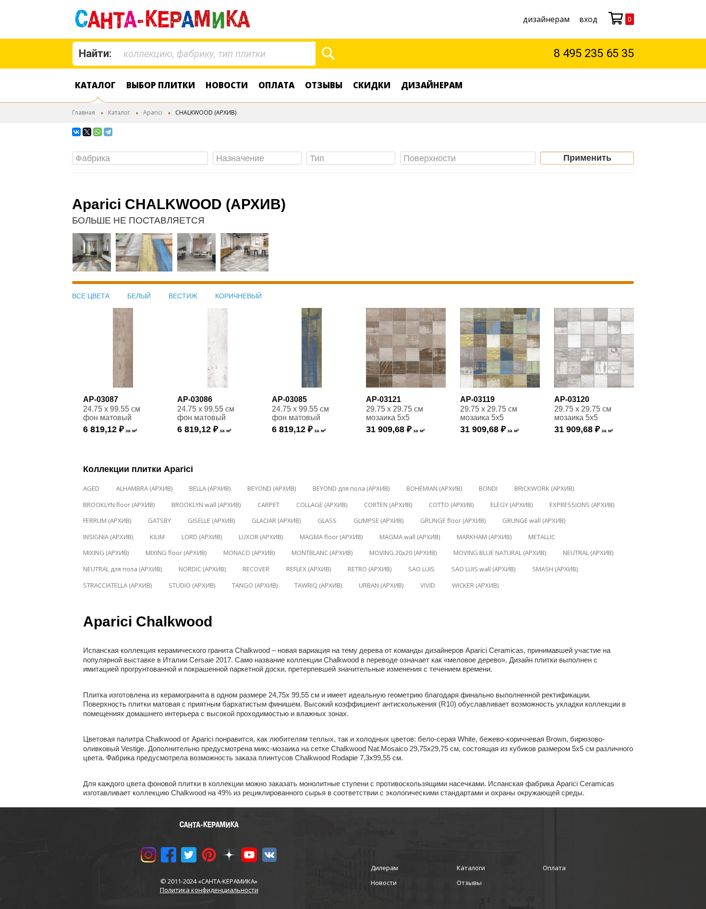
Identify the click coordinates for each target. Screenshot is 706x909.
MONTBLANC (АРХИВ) (322, 552)
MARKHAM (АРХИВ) (484, 536)
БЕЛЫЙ (139, 296)
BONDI (488, 488)
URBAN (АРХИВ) (381, 585)
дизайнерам (546, 19)
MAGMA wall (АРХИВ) (409, 536)
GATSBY (159, 520)
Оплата (276, 85)
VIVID (427, 585)
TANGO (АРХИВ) (255, 585)
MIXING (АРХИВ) (106, 552)
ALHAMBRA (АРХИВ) (144, 488)
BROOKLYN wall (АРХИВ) (206, 504)
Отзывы (323, 85)
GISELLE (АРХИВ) (211, 520)
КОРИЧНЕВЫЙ (238, 296)
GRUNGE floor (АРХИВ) (453, 520)
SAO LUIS (421, 569)
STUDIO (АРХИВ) (192, 585)
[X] (87, 132)
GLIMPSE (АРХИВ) (378, 520)
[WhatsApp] (97, 132)
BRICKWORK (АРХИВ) (544, 488)
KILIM (157, 536)
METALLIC (541, 536)
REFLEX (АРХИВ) (308, 569)
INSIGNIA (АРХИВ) (108, 536)
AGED (91, 488)
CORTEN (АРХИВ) (388, 504)
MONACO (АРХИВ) (249, 552)
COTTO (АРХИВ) (451, 504)
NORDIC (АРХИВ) (202, 569)
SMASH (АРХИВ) (555, 569)
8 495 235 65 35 (594, 53)
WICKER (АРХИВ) (475, 585)
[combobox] (194, 53)
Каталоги (471, 867)
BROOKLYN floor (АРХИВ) (119, 504)
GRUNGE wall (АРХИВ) (533, 520)
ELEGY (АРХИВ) (511, 504)
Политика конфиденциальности (209, 889)
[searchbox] (142, 158)
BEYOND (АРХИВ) (271, 488)
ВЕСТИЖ (183, 296)
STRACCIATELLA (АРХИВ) (117, 585)
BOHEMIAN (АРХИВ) (434, 488)
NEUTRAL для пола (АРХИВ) (122, 569)
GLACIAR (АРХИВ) (276, 520)
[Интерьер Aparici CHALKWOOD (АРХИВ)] (91, 257)
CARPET (268, 504)
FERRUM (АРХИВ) (107, 520)
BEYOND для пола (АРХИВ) (351, 488)
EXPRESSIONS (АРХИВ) (581, 504)
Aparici (152, 112)
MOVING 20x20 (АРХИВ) (403, 552)
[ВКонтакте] (76, 132)
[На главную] (164, 19)
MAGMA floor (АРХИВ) (331, 536)
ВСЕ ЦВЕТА (91, 296)
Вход (588, 19)
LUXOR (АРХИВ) (261, 536)
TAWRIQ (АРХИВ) (318, 585)
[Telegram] (108, 132)
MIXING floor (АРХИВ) (176, 552)
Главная (83, 112)
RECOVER (256, 569)
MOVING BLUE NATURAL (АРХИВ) (499, 552)
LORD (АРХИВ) (202, 536)
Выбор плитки (160, 85)
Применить (587, 158)
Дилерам (384, 867)
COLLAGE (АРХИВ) (321, 504)
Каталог (95, 85)
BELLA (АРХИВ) (210, 488)
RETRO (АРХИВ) (369, 569)
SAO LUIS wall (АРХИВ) (483, 569)
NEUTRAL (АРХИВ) (588, 552)
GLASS (327, 520)
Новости (227, 85)
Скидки (371, 85)
